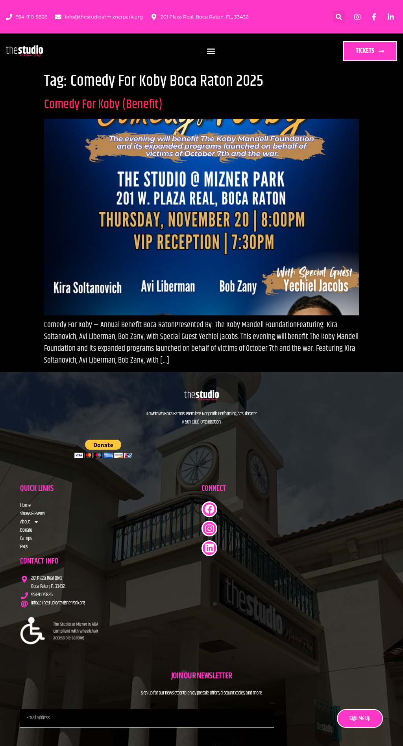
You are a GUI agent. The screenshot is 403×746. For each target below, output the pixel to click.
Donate (26, 530)
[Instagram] (209, 528)
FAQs (24, 547)
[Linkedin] (209, 548)
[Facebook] (209, 509)
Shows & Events (32, 514)
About (25, 522)
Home (25, 505)
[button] (339, 17)
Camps (25, 538)
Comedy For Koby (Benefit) (103, 104)
